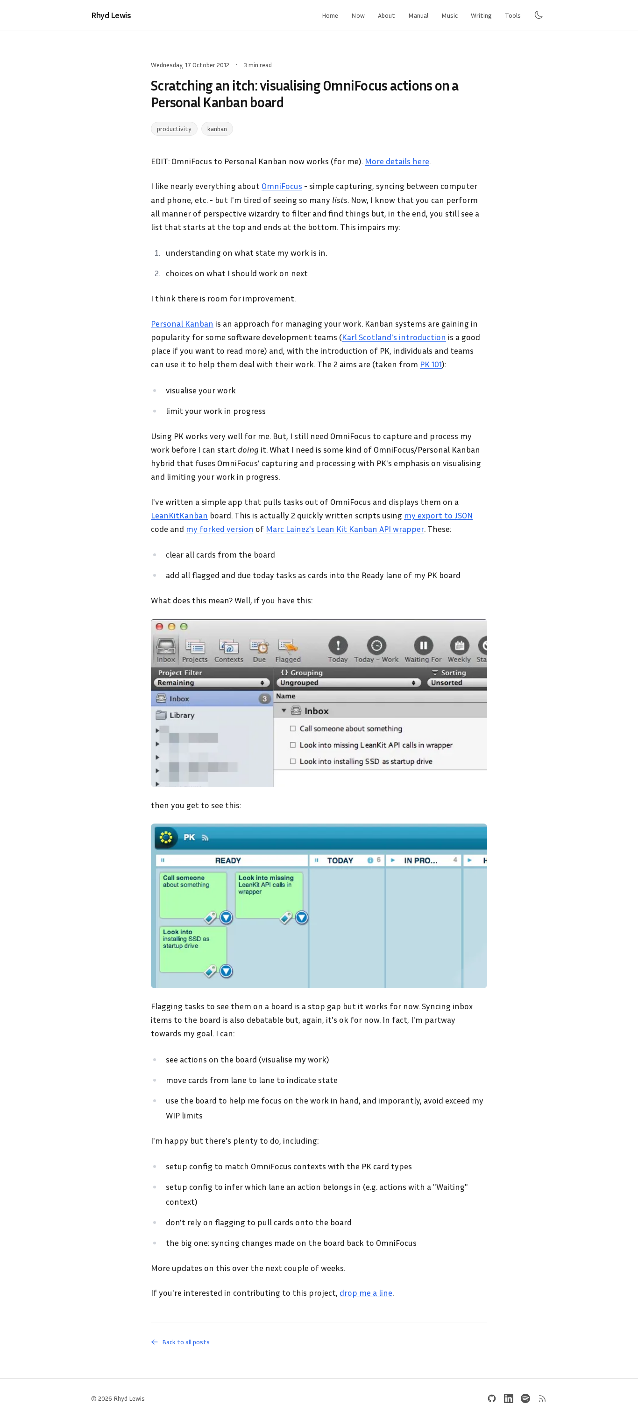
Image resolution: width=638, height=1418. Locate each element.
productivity (174, 129)
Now (358, 15)
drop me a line (366, 1292)
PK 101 (431, 364)
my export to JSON (438, 515)
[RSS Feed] (542, 1398)
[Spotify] (525, 1398)
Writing (481, 15)
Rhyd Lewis (111, 15)
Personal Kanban (182, 323)
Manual (418, 15)
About (386, 15)
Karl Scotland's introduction (394, 337)
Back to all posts (186, 1342)
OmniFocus (282, 186)
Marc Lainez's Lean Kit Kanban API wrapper (345, 529)
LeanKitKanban (179, 515)
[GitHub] (491, 1398)
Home (330, 15)
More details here (397, 161)
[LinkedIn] (508, 1398)
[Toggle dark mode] (538, 15)
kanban (217, 129)
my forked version (220, 529)
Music (449, 15)
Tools (513, 15)
